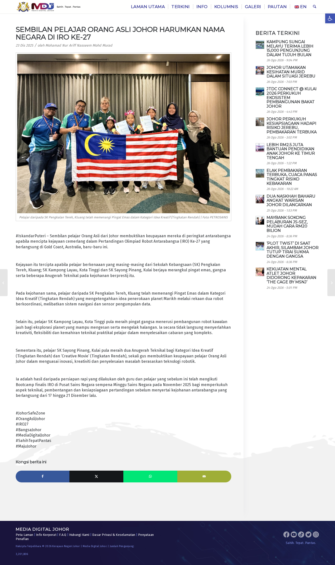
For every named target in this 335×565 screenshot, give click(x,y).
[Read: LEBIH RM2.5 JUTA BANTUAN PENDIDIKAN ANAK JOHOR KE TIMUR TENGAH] (260, 147)
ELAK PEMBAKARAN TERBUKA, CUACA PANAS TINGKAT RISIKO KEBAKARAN (292, 177)
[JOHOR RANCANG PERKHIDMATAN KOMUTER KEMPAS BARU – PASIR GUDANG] (4, 282)
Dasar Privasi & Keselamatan (113, 535)
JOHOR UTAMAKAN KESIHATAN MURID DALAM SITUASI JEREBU (291, 71)
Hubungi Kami (79, 535)
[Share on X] (96, 476)
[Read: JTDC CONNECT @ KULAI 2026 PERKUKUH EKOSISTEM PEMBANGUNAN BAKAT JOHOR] (260, 91)
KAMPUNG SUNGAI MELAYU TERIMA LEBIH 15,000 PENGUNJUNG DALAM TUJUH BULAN (290, 48)
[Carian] (314, 6)
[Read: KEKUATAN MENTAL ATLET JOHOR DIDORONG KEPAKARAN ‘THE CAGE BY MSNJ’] (260, 271)
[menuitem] (148, 6)
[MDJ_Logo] (49, 6)
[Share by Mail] (204, 476)
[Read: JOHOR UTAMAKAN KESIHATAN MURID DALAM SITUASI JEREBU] (260, 70)
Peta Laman (24, 535)
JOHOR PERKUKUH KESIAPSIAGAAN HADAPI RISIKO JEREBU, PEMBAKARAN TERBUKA (292, 125)
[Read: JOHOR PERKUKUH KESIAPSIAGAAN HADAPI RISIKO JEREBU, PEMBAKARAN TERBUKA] (260, 121)
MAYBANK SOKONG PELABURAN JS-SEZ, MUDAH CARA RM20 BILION (287, 224)
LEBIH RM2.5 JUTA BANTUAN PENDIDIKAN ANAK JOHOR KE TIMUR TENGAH (291, 151)
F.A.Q (62, 535)
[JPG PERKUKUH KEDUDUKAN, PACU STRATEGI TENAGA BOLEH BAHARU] (331, 282)
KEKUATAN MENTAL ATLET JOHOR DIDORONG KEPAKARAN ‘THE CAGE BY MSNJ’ (291, 275)
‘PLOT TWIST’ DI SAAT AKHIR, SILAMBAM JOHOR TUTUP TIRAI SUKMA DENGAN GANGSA (293, 250)
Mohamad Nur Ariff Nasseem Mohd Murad (78, 45)
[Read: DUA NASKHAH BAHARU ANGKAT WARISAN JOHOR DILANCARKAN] (260, 199)
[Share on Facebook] (43, 476)
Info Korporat (46, 535)
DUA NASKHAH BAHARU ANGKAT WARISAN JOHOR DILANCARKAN (291, 200)
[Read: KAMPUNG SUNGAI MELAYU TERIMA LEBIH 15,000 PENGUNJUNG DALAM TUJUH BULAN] (260, 44)
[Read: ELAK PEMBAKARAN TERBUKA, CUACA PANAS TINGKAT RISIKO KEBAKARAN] (260, 173)
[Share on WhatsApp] (150, 476)
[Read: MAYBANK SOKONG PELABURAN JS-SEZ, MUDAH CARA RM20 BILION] (260, 220)
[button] (330, 18)
